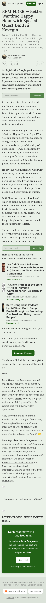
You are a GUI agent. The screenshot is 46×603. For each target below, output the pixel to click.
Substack (10, 597)
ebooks (18, 398)
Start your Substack (16, 591)
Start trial (23, 560)
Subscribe (31, 3)
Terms (23, 585)
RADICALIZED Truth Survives (17, 462)
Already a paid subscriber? (23, 566)
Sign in (40, 3)
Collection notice (35, 585)
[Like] (4, 63)
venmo (5, 405)
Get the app (35, 591)
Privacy (16, 585)
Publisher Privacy (36, 582)
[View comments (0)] (10, 63)
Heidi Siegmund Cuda (16, 55)
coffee (32, 394)
